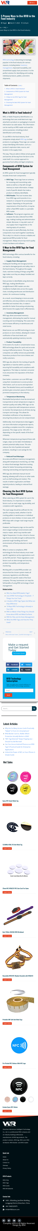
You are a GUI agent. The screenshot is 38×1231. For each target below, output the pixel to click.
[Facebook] (4, 1221)
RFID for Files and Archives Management (20, 617)
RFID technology (8, 60)
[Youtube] (14, 1221)
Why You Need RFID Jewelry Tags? (18, 593)
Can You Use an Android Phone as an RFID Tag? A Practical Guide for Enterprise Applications (19, 747)
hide (20, 85)
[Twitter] (9, 1221)
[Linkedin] (19, 1221)
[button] (12, 665)
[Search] (34, 708)
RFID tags (23, 139)
